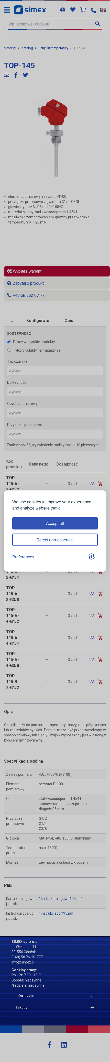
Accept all (55, 523)
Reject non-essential (55, 539)
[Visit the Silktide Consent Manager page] (91, 557)
